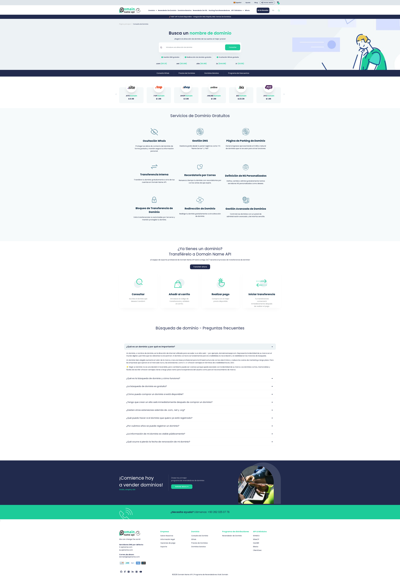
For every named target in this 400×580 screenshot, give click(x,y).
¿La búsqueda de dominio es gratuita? (146, 386)
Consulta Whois (163, 73)
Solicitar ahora (181, 487)
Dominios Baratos (211, 73)
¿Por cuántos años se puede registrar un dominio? (152, 425)
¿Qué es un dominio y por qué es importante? (150, 346)
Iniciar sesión (268, 3)
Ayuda (248, 3)
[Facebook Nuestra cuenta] (125, 571)
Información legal (167, 539)
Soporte (163, 546)
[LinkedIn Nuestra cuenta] (133, 571)
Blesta (255, 546)
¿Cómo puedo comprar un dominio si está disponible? (154, 394)
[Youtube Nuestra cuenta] (141, 571)
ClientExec (257, 550)
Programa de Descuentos (238, 73)
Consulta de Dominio (199, 535)
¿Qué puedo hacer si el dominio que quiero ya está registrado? (159, 417)
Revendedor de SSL (200, 10)
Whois (247, 10)
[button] (284, 94)
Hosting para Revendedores (219, 10)
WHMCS (256, 535)
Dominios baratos (185, 10)
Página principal (125, 24)
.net (181, 63)
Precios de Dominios (187, 73)
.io (221, 63)
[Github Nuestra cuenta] (121, 571)
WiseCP (256, 539)
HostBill (256, 543)
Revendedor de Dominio (167, 10)
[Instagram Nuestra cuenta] (137, 571)
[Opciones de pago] (138, 563)
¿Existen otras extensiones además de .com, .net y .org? (155, 410)
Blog (256, 3)
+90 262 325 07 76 (218, 512)
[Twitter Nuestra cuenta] (129, 571)
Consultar (232, 47)
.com (161, 63)
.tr (239, 63)
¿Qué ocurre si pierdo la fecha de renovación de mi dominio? (158, 441)
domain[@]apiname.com (129, 557)
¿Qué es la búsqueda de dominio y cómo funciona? (153, 378)
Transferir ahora (200, 267)
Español (238, 3)
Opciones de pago (167, 543)
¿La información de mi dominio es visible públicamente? (155, 433)
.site (201, 63)
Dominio (151, 10)
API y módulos (236, 10)
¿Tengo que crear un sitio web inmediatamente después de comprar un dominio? (169, 402)
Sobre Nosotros (166, 535)
